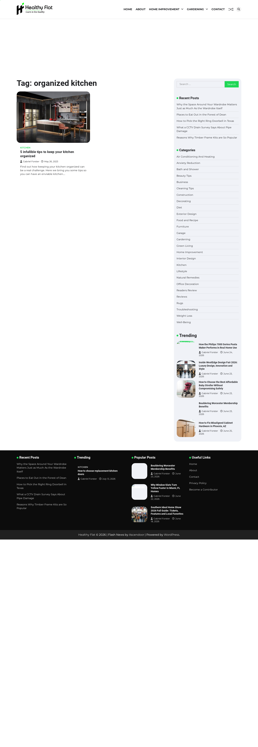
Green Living (185, 245)
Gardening (195, 9)
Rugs (180, 303)
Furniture (183, 226)
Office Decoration (188, 284)
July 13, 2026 (108, 478)
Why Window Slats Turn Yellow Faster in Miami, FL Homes (165, 488)
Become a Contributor (203, 489)
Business (182, 182)
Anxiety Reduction (188, 163)
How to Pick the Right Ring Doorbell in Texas (205, 120)
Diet (179, 207)
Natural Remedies (188, 277)
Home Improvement (164, 9)
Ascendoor (136, 534)
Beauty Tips (184, 175)
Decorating (184, 201)
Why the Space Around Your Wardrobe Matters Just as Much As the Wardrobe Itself (42, 467)
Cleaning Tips (185, 188)
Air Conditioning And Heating (196, 156)
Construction (185, 194)
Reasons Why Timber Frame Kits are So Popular (207, 137)
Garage (181, 233)
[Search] (238, 9)
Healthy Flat (86, 534)
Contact (218, 9)
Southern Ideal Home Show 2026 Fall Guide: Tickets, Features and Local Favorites (167, 510)
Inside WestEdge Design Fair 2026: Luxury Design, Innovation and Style (218, 365)
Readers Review (187, 290)
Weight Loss (184, 315)
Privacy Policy (198, 483)
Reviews (182, 296)
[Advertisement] (129, 45)
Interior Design (186, 258)
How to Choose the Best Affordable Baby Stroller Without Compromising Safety (218, 385)
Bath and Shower (188, 169)
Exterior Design (187, 214)
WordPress (171, 534)
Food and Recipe (187, 220)
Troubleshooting (187, 309)
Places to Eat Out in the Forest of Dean (201, 114)
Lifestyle (182, 271)
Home (128, 9)
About (140, 9)
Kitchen (25, 147)
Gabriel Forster (31, 161)
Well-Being (184, 322)
